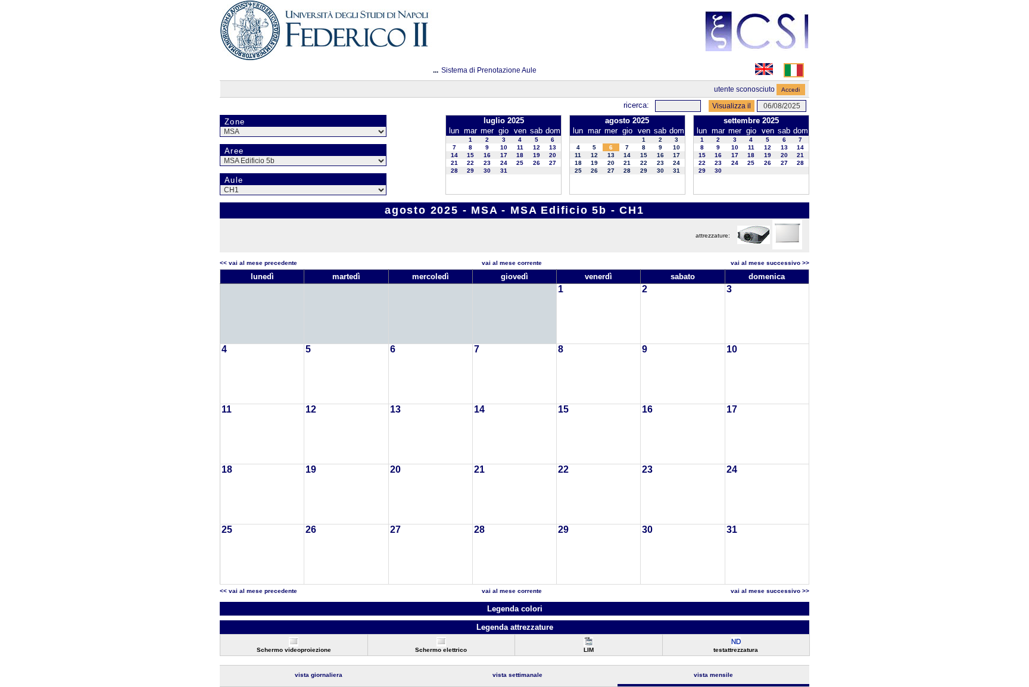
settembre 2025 (751, 120)
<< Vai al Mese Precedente (258, 263)
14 (454, 155)
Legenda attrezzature (514, 627)
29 (470, 170)
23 (487, 163)
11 (520, 147)
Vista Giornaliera (318, 675)
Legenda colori (514, 608)
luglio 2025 (504, 120)
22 (470, 163)
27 (552, 163)
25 (519, 163)
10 (503, 147)
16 (487, 155)
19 (536, 155)
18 (519, 155)
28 (454, 170)
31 (503, 170)
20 (552, 155)
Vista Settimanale (517, 675)
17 (503, 155)
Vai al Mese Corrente (512, 263)
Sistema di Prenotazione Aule (489, 70)
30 (487, 170)
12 (536, 147)
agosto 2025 (627, 120)
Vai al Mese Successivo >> (770, 263)
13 (552, 147)
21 (454, 163)
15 (470, 155)
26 (536, 163)
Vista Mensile (713, 675)
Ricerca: (636, 105)
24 (503, 163)
